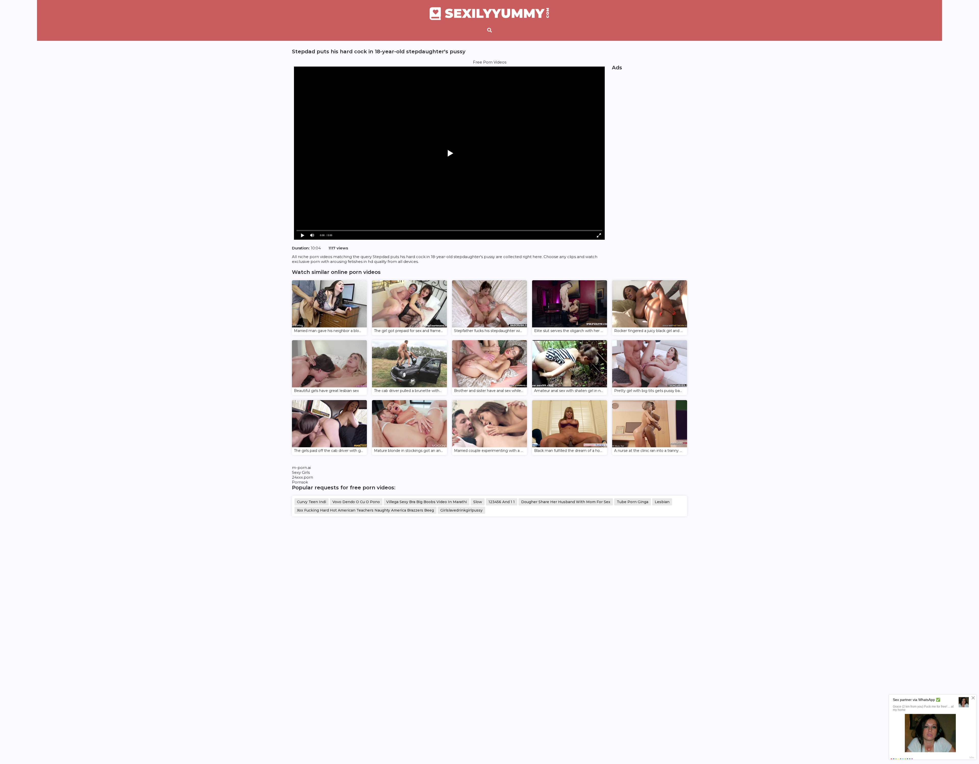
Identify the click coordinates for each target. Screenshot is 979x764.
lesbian (662, 502)
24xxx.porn (302, 477)
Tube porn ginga (632, 502)
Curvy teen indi (311, 502)
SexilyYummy (497, 13)
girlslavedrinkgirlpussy (461, 510)
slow (477, 502)
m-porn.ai (301, 467)
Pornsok (300, 482)
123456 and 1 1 (501, 502)
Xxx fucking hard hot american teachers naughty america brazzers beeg (365, 510)
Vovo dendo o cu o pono (356, 502)
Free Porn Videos (489, 62)
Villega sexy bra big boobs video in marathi (426, 502)
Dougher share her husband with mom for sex (565, 502)
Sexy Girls (301, 472)
